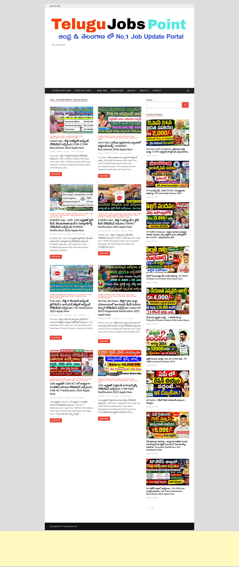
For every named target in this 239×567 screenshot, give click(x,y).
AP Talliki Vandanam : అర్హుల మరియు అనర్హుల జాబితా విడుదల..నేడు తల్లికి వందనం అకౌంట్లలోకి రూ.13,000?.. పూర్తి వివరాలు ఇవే (166, 234)
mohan (67, 151)
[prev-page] (148, 508)
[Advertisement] (119, 65)
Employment (64, 215)
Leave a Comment (78, 151)
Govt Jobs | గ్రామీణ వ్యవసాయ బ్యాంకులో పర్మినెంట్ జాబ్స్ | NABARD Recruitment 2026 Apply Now (119, 146)
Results (131, 91)
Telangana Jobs (71, 138)
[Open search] (188, 91)
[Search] (185, 105)
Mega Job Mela (119, 296)
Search (149, 100)
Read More (55, 173)
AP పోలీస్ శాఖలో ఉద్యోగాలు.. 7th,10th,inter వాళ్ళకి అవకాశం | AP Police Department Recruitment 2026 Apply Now (165, 491)
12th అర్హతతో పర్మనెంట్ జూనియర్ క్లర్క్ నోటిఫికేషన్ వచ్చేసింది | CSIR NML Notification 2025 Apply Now (117, 389)
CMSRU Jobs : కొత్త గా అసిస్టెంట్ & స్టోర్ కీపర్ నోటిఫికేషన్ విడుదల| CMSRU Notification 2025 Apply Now (118, 223)
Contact (157, 91)
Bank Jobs (102, 91)
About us (144, 91)
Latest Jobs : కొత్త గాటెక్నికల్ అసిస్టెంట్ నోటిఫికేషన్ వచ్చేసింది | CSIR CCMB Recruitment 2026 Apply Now (69, 144)
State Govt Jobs (83, 91)
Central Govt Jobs (61, 91)
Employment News (57, 138)
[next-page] (152, 508)
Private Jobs (117, 91)
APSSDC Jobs (120, 136)
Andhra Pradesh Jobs (74, 136)
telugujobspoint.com (70, 526)
